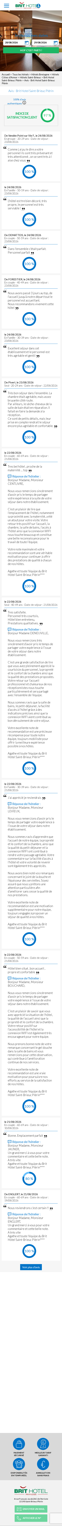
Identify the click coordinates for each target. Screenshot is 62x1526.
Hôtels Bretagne (40, 74)
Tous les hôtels (20, 74)
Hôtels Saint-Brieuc (30, 77)
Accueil (6, 74)
